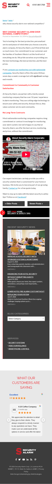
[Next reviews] (43, 420)
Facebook (22, 197)
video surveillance (17, 346)
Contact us (12, 188)
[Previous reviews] (9, 420)
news (10, 20)
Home (5, 20)
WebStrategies (36, 474)
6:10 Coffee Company (27, 407)
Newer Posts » (36, 204)
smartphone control (18, 349)
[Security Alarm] (11, 5)
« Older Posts (11, 204)
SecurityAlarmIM (35, 36)
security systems (16, 343)
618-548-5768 (38, 4)
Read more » (11, 269)
